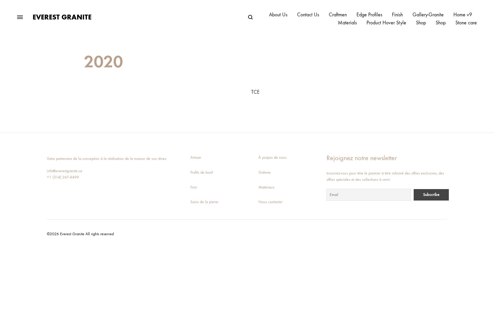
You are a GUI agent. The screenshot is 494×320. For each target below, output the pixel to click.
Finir (193, 187)
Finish (397, 15)
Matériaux (266, 187)
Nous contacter (270, 201)
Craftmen (338, 15)
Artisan (195, 157)
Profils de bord (201, 172)
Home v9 (462, 15)
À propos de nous (272, 157)
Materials (347, 23)
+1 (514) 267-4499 (63, 177)
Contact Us (308, 15)
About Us (278, 15)
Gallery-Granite (428, 15)
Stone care (466, 23)
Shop (421, 23)
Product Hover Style (386, 23)
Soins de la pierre (204, 201)
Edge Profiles (369, 15)
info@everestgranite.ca (64, 170)
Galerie (264, 172)
